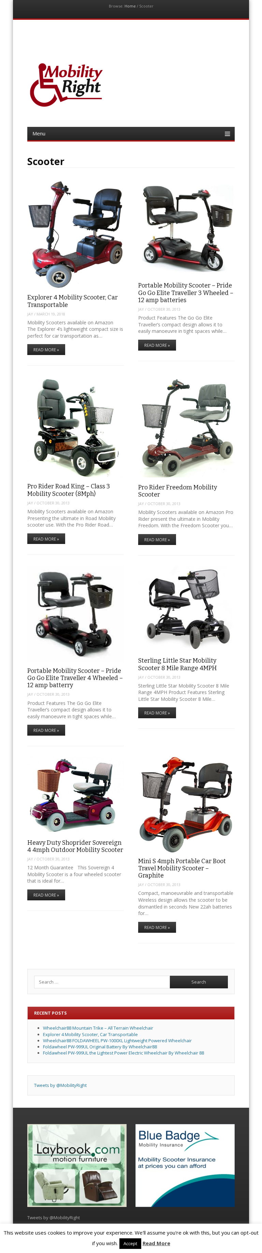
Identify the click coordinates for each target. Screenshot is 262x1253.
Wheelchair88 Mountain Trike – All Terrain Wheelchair (98, 1028)
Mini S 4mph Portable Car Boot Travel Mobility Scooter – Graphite (182, 868)
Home (130, 6)
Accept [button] (130, 1243)
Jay (30, 313)
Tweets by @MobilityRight (60, 1085)
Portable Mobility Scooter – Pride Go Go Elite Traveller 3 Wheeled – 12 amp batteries (185, 293)
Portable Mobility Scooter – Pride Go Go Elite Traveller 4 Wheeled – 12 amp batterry (75, 678)
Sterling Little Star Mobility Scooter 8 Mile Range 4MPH (177, 664)
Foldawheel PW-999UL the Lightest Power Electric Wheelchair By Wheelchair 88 (123, 1053)
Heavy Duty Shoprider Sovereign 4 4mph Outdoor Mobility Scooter (75, 846)
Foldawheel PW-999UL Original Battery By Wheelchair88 (100, 1047)
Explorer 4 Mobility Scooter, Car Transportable (72, 301)
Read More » (46, 350)
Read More (156, 1243)
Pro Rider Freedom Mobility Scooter (177, 491)
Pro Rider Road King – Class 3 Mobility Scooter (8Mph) (68, 490)
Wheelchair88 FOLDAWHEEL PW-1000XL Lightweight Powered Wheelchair (117, 1040)
